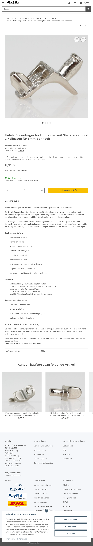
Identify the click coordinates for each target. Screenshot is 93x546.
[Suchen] (88, 9)
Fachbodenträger (21, 148)
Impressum (10, 539)
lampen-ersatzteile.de (43, 506)
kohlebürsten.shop (41, 498)
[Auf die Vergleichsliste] (76, 39)
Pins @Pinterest (69, 498)
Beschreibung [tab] (12, 201)
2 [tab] (45, 123)
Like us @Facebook (70, 493)
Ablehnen (71, 533)
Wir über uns (39, 454)
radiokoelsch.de (40, 489)
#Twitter (66, 485)
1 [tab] (43, 123)
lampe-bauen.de (40, 502)
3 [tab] (47, 123)
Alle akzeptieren (70, 519)
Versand (24, 170)
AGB (64, 450)
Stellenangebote (40, 458)
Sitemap (66, 454)
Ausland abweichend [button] (31, 181)
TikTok (65, 502)
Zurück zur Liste (12, 18)
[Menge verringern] (7, 190)
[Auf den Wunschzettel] (83, 39)
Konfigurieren (70, 526)
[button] (69, 2)
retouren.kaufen (40, 493)
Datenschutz (22, 539)
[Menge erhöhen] (41, 190)
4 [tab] (50, 123)
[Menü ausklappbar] (3, 1)
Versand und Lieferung (43, 446)
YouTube (66, 506)
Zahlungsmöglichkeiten (43, 463)
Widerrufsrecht (40, 450)
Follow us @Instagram (72, 489)
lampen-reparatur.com (43, 485)
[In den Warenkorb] (7, 33)
